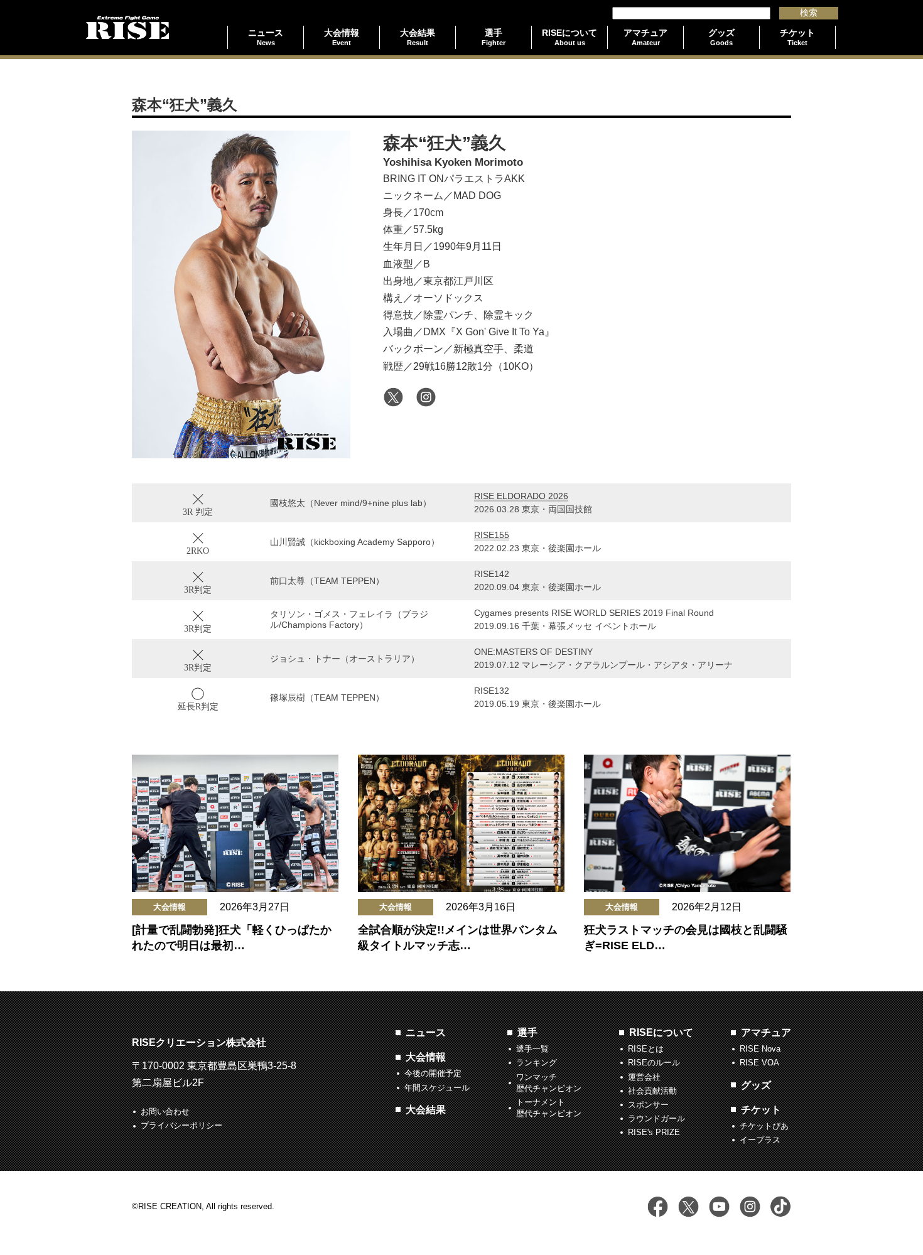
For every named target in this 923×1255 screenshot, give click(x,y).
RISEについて (661, 1032)
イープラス (760, 1140)
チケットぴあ (764, 1126)
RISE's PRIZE (654, 1132)
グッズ (756, 1085)
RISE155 (491, 535)
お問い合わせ (165, 1111)
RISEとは (646, 1048)
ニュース (426, 1032)
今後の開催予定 (433, 1073)
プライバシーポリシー (181, 1125)
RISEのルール (654, 1062)
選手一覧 (532, 1048)
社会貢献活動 (652, 1091)
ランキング (536, 1062)
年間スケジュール (437, 1087)
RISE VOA (759, 1062)
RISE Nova (760, 1048)
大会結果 (426, 1109)
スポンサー (648, 1104)
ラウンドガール (656, 1118)
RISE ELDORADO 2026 (521, 496)
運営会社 (644, 1077)
